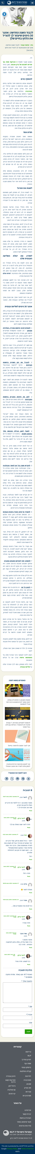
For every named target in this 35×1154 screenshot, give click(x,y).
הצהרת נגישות (25, 1118)
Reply (30, 810)
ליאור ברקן (21, 818)
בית (32, 45)
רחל (25, 835)
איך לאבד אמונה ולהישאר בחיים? (19, 745)
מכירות (28, 1091)
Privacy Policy (12, 1148)
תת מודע (27, 1088)
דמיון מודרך (26, 1059)
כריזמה (28, 1051)
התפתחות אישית (26, 657)
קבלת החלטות (25, 1071)
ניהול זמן (12, 1086)
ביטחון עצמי (26, 1067)
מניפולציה (11, 1089)
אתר (30, 1023)
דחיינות (28, 1076)
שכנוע (28, 1084)
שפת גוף (27, 1063)
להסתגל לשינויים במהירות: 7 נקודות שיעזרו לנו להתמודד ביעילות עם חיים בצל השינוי (18, 725)
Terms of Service (27, 1148)
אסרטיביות (27, 1095)
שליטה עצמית (25, 667)
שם (30, 1006)
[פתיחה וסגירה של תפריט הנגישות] (4, 14)
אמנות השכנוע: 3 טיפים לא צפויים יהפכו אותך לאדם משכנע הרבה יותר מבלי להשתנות (18, 702)
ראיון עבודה (11, 1076)
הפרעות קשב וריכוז (10, 1081)
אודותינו (28, 1110)
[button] (32, 2)
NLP (29, 1055)
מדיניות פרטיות (25, 1125)
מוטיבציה (28, 91)
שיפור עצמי (25, 45)
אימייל (29, 1014)
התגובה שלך (26, 981)
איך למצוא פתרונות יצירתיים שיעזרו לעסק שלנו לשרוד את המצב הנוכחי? (18, 765)
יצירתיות (12, 1093)
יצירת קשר (27, 1114)
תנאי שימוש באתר (24, 1122)
